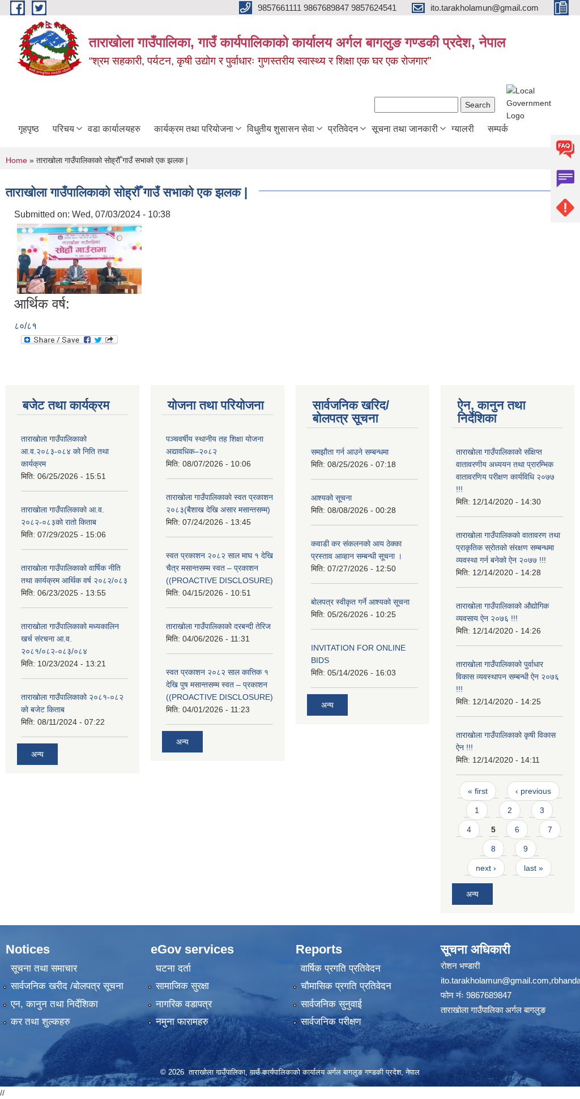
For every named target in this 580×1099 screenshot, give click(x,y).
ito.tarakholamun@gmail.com (495, 980)
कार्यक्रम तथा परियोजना (193, 129)
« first (478, 791)
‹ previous (533, 791)
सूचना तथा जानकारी (405, 129)
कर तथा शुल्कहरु (40, 1021)
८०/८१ (25, 326)
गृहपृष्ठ (28, 129)
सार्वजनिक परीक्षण (331, 1021)
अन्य (37, 754)
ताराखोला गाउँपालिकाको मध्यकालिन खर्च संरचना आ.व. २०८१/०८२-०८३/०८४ (70, 639)
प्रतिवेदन (343, 129)
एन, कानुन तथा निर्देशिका (54, 1004)
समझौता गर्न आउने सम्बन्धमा (350, 451)
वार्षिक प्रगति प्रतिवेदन (341, 968)
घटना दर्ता (173, 968)
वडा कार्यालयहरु (114, 129)
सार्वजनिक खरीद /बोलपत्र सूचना (67, 986)
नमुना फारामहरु (182, 1021)
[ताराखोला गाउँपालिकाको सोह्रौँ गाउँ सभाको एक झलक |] (79, 258)
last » (533, 868)
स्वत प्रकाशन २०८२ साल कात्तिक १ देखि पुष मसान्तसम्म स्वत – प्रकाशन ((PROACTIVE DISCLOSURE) (219, 685)
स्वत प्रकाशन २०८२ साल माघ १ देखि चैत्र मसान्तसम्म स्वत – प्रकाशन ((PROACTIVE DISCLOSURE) (219, 568)
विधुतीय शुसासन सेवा (280, 129)
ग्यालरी (462, 129)
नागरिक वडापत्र (184, 1004)
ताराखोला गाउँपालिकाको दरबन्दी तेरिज (218, 626)
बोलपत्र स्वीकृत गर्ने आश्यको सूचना (360, 601)
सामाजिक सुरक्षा (182, 986)
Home (16, 160)
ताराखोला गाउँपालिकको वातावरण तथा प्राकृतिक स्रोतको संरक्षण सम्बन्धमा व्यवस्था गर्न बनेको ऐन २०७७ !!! (508, 548)
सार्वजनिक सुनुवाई (331, 1004)
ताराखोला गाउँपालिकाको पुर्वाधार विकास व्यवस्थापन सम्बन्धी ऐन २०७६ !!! (507, 677)
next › (486, 868)
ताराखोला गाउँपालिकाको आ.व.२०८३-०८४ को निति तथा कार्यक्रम (65, 451)
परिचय (63, 129)
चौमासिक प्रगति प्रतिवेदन (346, 986)
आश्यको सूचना (331, 497)
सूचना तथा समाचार (44, 968)
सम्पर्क (498, 129)
